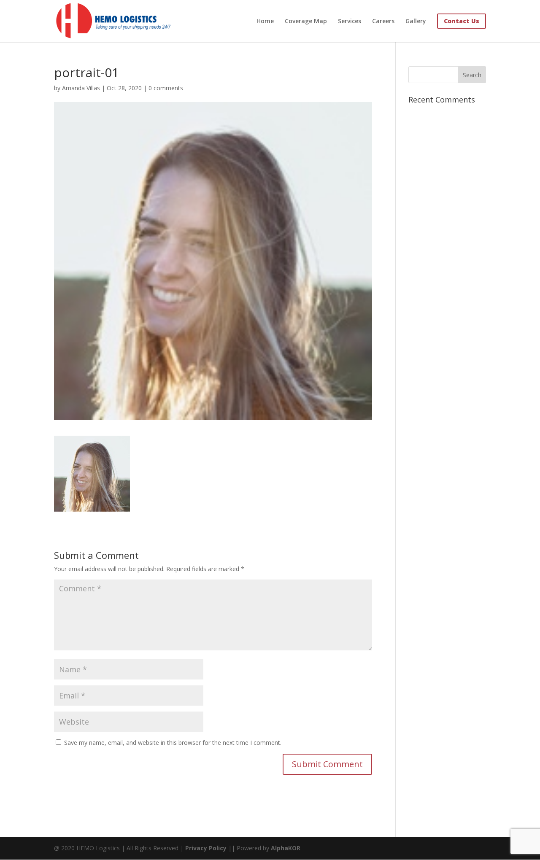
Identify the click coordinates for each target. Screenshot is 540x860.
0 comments (165, 88)
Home (265, 21)
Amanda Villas (81, 88)
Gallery (415, 21)
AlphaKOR (285, 848)
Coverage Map (306, 21)
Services (349, 21)
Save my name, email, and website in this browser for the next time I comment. (172, 743)
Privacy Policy (206, 848)
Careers (383, 21)
